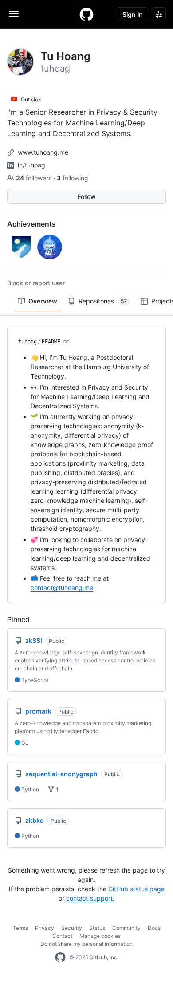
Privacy (44, 928)
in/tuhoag (31, 165)
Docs (154, 928)
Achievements (31, 223)
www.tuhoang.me (43, 152)
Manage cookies (100, 936)
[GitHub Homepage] (60, 957)
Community (126, 928)
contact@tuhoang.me (62, 587)
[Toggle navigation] (13, 13)
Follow (87, 196)
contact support (89, 898)
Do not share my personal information (86, 944)
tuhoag (27, 342)
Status (97, 928)
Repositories (103, 301)
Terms (20, 928)
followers (34, 178)
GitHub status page (136, 889)
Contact (62, 936)
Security (71, 928)
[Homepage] (86, 14)
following (72, 178)
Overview (42, 301)
